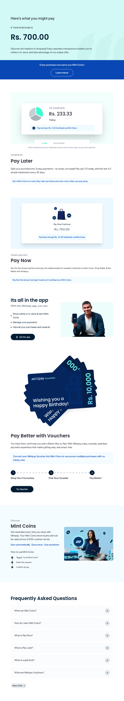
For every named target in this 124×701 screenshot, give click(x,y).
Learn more (62, 72)
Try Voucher (22, 489)
